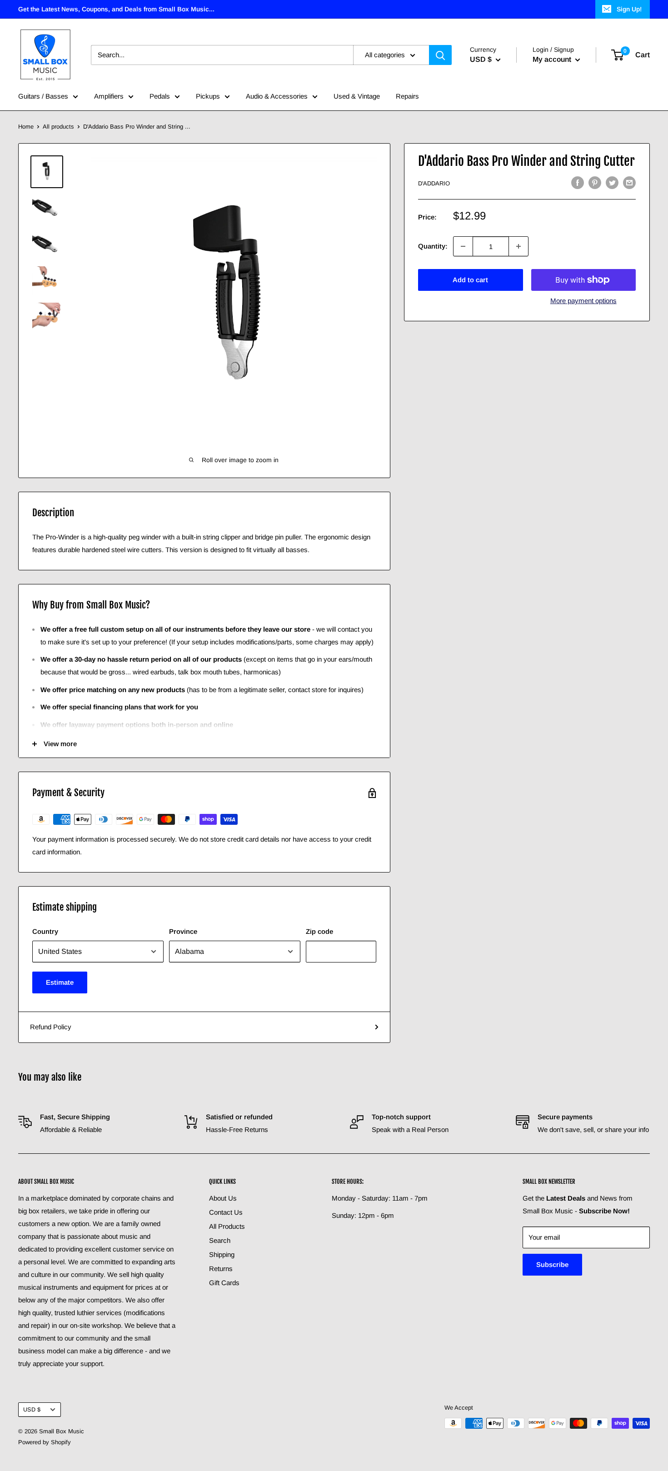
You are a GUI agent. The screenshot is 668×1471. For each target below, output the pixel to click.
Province (183, 931)
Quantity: (433, 246)
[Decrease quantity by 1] (463, 246)
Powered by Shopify (44, 1442)
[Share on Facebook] (577, 182)
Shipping (221, 1254)
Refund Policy (50, 1027)
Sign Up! (629, 9)
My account (553, 59)
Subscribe (552, 1264)
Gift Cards (224, 1283)
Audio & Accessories (277, 96)
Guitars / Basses (43, 96)
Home (26, 126)
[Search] (440, 55)
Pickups (208, 96)
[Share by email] (629, 182)
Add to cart (470, 280)
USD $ (31, 1409)
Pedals (160, 96)
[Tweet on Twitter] (612, 182)
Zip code (319, 931)
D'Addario (434, 183)
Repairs (407, 96)
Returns (221, 1268)
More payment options (583, 300)
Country (45, 931)
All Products (227, 1226)
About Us (223, 1198)
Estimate (60, 982)
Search (219, 1240)
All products (58, 126)
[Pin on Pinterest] (594, 182)
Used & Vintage (357, 96)
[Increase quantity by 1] (518, 246)
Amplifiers (109, 96)
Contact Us (226, 1212)
